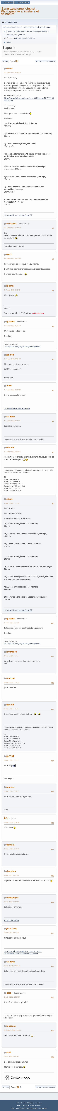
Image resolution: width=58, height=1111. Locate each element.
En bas (5, 61)
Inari (9, 385)
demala (10, 844)
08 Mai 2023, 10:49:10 (11, 902)
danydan (11, 871)
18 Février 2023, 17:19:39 (12, 228)
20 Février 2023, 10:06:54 (12, 259)
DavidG (31, 38)
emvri (9, 68)
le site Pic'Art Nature (11, 920)
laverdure (11, 651)
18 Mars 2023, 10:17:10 (11, 760)
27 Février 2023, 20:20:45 (12, 452)
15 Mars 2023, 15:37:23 (11, 682)
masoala (11, 1025)
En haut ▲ (38, 1103)
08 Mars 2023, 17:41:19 (11, 656)
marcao (10, 678)
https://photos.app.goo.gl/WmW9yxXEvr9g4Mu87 (22, 346)
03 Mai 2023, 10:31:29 (11, 875)
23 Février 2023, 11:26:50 (12, 326)
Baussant (17, 38)
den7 (9, 254)
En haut (5, 1087)
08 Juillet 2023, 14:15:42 (12, 966)
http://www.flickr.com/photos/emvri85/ (18, 215)
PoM (8, 1052)
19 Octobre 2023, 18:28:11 (13, 1030)
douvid (10, 447)
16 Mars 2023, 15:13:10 (11, 709)
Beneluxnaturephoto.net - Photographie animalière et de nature (20, 11)
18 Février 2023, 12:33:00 (12, 73)
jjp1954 (10, 354)
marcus (10, 786)
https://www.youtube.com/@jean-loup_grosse (21, 953)
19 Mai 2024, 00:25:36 (11, 1057)
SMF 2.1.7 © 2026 (23, 1105)
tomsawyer (12, 897)
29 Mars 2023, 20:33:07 (11, 849)
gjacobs (25, 38)
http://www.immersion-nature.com (17, 408)
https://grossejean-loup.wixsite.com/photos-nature (23, 951)
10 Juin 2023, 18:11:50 (11, 933)
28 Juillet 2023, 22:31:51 (12, 997)
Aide (17, 1103)
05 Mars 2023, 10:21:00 (11, 503)
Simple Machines (35, 1105)
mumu (10, 285)
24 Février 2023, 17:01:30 (12, 359)
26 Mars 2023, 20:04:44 (11, 822)
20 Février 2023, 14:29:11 (12, 290)
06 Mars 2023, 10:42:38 (11, 623)
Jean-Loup (11, 928)
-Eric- (9, 992)
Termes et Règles (27, 1103)
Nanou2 (10, 416)
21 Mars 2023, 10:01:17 (11, 791)
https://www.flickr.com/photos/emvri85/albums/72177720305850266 (29, 99)
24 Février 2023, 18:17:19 (12, 390)
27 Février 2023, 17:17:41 (12, 421)
